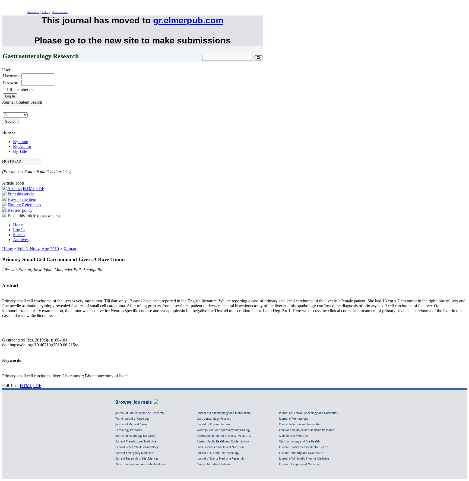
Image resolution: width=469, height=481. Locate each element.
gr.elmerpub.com (188, 20)
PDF (40, 188)
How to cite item (22, 199)
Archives (20, 239)
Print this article (21, 194)
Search (19, 234)
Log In (19, 229)
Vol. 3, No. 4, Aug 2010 (38, 248)
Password (11, 82)
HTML (29, 188)
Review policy (20, 210)
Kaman (70, 248)
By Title (20, 151)
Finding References (24, 204)
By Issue (20, 141)
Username (11, 76)
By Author (22, 146)
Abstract (14, 188)
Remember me (21, 89)
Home (18, 225)
